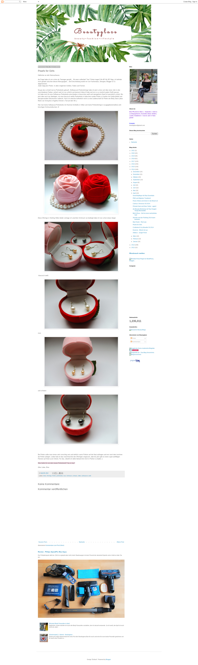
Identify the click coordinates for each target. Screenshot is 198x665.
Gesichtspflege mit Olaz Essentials (143, 195)
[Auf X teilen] (58, 473)
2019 (133, 156)
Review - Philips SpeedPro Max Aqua (52, 552)
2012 (133, 247)
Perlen (54, 475)
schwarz (75, 475)
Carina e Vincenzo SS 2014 (141, 203)
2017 (133, 161)
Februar (135, 239)
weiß (89, 475)
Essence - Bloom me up (140, 230)
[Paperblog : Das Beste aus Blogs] (135, 362)
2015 (133, 166)
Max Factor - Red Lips (139, 222)
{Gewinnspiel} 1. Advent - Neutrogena (60, 634)
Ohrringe (49, 475)
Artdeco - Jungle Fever (140, 233)
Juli (134, 185)
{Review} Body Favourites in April (59, 623)
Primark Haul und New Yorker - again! (144, 206)
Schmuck (69, 475)
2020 (133, 153)
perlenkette (59, 475)
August (135, 182)
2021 (133, 150)
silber (79, 475)
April (134, 193)
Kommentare (136, 342)
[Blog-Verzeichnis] (134, 350)
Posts (134, 338)
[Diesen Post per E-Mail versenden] (53, 473)
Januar (135, 241)
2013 (133, 245)
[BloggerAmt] (135, 354)
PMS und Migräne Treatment (142, 198)
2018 (133, 158)
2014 (133, 169)
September (136, 180)
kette (44, 475)
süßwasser (85, 475)
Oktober (135, 177)
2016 (133, 164)
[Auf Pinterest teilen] (62, 473)
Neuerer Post (42, 542)
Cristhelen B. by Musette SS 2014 (143, 227)
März (134, 236)
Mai (134, 190)
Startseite (82, 542)
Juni (134, 188)
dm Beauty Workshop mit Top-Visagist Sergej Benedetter (144, 209)
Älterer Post (120, 542)
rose (64, 475)
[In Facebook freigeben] (60, 473)
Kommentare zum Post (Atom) (55, 545)
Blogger (108, 659)
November (136, 174)
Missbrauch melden (137, 253)
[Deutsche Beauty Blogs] (137, 330)
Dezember (136, 171)
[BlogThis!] (55, 473)
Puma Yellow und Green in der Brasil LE (145, 201)
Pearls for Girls (137, 224)
